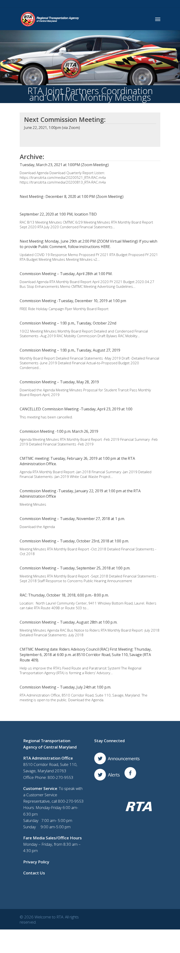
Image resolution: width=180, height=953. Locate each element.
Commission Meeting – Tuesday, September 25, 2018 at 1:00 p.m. (75, 568)
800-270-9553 (60, 777)
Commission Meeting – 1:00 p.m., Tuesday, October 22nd (68, 323)
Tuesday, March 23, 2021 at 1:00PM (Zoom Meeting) (64, 164)
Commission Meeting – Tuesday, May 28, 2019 (59, 381)
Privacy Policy (36, 862)
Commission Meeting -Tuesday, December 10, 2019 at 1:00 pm (73, 300)
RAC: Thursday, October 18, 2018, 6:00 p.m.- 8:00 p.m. (64, 595)
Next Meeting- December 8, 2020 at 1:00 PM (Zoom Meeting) (72, 196)
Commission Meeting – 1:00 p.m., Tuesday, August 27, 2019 (70, 350)
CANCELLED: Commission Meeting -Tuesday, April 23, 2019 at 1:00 (76, 409)
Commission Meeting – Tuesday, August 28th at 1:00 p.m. (68, 622)
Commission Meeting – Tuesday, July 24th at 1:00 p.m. (65, 687)
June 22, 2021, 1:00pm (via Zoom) (52, 127)
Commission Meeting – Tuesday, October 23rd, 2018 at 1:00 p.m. (74, 541)
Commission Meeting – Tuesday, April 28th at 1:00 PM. (66, 273)
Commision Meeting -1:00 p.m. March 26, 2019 (59, 431)
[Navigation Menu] (157, 19)
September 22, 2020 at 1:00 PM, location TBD (58, 214)
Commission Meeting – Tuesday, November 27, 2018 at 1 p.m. (72, 518)
